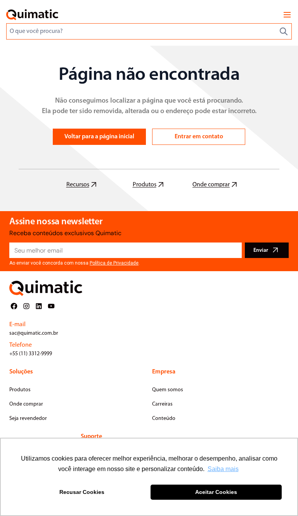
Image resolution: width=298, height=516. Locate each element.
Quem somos (167, 390)
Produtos (20, 390)
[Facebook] (14, 306)
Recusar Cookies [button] (81, 492)
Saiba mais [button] (223, 469)
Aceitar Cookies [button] (216, 492)
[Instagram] (26, 306)
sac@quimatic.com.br (33, 333)
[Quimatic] (32, 14)
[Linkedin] (38, 306)
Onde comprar (26, 404)
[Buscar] (283, 31)
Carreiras (162, 404)
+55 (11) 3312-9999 (30, 354)
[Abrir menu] (287, 14)
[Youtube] (51, 306)
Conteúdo (163, 418)
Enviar (260, 250)
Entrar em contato (199, 137)
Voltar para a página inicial (99, 137)
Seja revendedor (28, 418)
